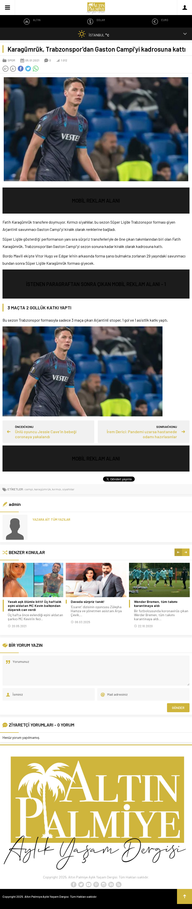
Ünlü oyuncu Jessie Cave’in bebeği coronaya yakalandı (45, 434)
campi (28, 489)
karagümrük (42, 489)
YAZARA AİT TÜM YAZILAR (51, 519)
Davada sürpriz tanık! (87, 602)
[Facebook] (73, 885)
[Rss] (119, 885)
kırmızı (56, 489)
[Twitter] (81, 885)
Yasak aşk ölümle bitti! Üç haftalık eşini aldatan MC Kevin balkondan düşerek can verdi (34, 606)
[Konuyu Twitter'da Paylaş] (28, 69)
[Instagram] (103, 885)
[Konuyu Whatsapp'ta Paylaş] (35, 69)
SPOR (11, 60)
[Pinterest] (96, 885)
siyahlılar (68, 489)
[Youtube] (89, 885)
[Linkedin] (111, 885)
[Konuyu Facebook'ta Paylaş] (21, 69)
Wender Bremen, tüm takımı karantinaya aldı (155, 604)
